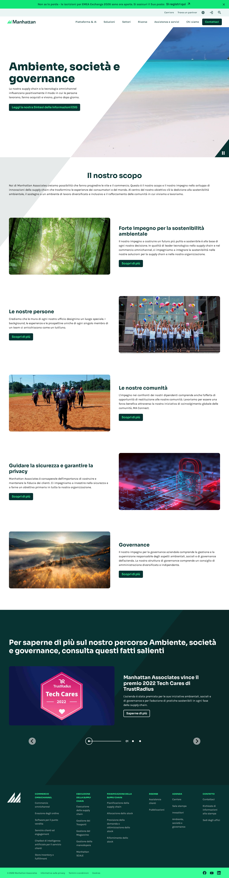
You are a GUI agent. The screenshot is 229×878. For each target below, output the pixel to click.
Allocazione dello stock (120, 813)
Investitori (178, 812)
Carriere (176, 799)
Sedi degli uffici (211, 820)
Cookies (96, 873)
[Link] (205, 873)
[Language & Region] (203, 12)
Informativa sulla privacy (53, 873)
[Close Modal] (224, 4)
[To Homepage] (14, 797)
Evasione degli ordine (47, 813)
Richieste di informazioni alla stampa (210, 809)
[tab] (107, 741)
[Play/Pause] (222, 148)
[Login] (211, 12)
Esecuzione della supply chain (83, 810)
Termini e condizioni (79, 873)
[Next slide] (196, 741)
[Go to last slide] (32, 741)
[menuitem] (86, 22)
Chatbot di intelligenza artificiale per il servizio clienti (48, 844)
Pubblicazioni (156, 809)
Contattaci (209, 799)
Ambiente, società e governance (178, 823)
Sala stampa (179, 806)
